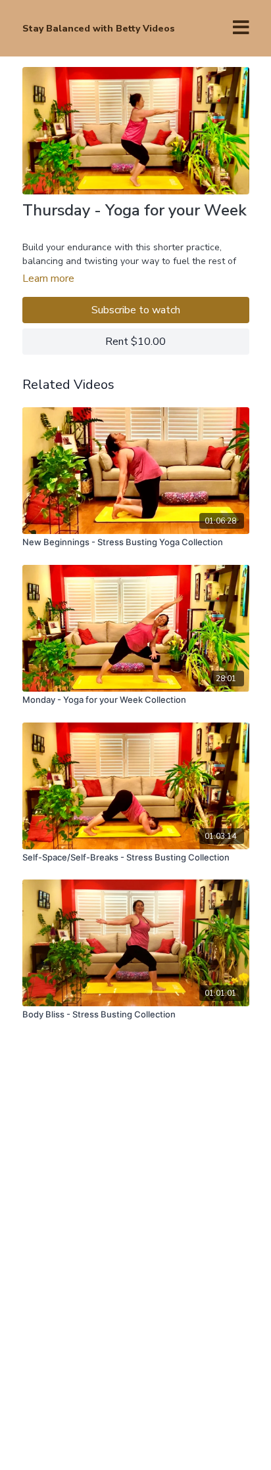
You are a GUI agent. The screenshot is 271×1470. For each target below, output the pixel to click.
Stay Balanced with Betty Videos (98, 28)
